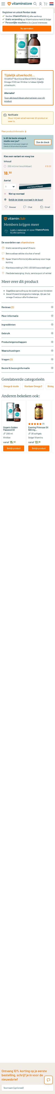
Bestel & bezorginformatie (16, 368)
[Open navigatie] (3, 4)
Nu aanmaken (26, 28)
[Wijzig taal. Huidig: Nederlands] (51, 3)
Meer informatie (10, 315)
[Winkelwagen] (45, 4)
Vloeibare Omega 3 (33, 386)
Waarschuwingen (11, 350)
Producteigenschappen (14, 341)
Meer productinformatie (13, 131)
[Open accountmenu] (40, 3)
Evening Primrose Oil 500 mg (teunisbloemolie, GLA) (38, 428)
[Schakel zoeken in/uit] (35, 4)
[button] (13, 424)
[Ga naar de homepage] (19, 3)
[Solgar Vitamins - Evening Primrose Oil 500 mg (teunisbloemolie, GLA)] (38, 412)
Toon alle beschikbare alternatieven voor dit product (24, 99)
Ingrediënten (9, 324)
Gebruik (6, 333)
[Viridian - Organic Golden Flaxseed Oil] (13, 412)
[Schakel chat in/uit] (48, 1080)
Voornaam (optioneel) (14, 1087)
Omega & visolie (11, 386)
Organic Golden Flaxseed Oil (10, 428)
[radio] (5, 166)
